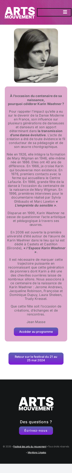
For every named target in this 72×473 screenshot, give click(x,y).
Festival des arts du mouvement (29, 446)
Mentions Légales (37, 452)
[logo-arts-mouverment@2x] (20, 4)
